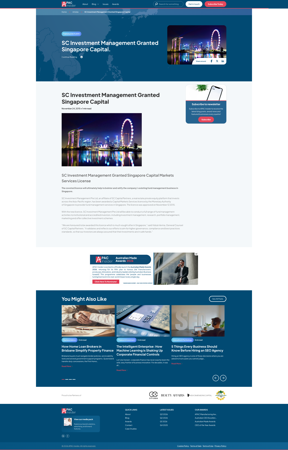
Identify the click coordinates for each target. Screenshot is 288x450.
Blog (127, 418)
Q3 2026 (164, 414)
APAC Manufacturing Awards (206, 414)
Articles (76, 12)
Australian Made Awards (205, 421)
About (85, 4)
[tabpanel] (88, 336)
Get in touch (194, 4)
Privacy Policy (220, 446)
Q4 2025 (164, 425)
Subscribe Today (215, 4)
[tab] (63, 379)
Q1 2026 (163, 421)
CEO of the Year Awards (205, 425)
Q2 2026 (164, 418)
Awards (115, 4)
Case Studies (131, 429)
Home (64, 12)
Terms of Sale (195, 446)
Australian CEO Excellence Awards (206, 418)
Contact (128, 425)
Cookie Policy (183, 446)
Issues (105, 4)
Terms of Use (208, 446)
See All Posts (217, 299)
